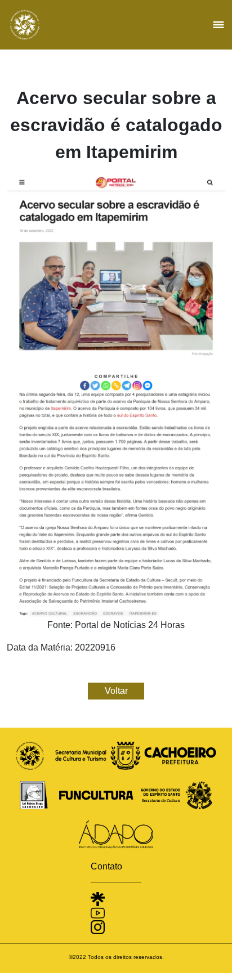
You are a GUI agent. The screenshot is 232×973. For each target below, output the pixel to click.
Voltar (116, 691)
